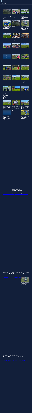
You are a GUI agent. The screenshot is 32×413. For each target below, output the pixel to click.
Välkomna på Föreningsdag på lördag (15, 30)
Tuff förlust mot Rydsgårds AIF (6, 82)
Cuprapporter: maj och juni (25, 62)
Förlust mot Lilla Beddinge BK (24, 284)
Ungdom (26, 16)
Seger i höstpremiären (15, 50)
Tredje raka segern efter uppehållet (6, 28)
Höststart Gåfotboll (16, 61)
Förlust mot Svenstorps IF (17, 190)
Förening (22, 16)
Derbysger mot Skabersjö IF (6, 41)
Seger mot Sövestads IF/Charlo (25, 93)
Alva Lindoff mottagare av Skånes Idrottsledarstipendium (6, 96)
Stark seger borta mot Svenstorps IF (15, 108)
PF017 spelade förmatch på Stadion (19, 356)
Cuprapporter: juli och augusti (15, 41)
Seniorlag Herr (8, 26)
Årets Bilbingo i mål (25, 40)
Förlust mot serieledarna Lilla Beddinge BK (24, 28)
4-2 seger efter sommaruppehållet (25, 50)
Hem (2, 3)
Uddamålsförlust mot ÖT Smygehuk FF (25, 83)
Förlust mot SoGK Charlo (15, 93)
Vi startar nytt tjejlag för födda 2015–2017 (7, 17)
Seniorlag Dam (27, 26)
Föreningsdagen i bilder (24, 18)
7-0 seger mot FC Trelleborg (8, 273)
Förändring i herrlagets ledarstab (5, 62)
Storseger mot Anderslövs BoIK (15, 82)
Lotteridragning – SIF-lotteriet (15, 17)
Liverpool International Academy (5, 51)
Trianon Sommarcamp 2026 (6, 73)
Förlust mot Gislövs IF (16, 73)
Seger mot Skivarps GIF (6, 108)
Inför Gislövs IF (24, 273)
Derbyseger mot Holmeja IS (24, 118)
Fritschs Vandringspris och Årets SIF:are (6, 118)
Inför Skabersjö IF (6, 356)
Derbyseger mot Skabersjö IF (18, 273)
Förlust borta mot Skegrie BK (24, 108)
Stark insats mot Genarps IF (24, 73)
